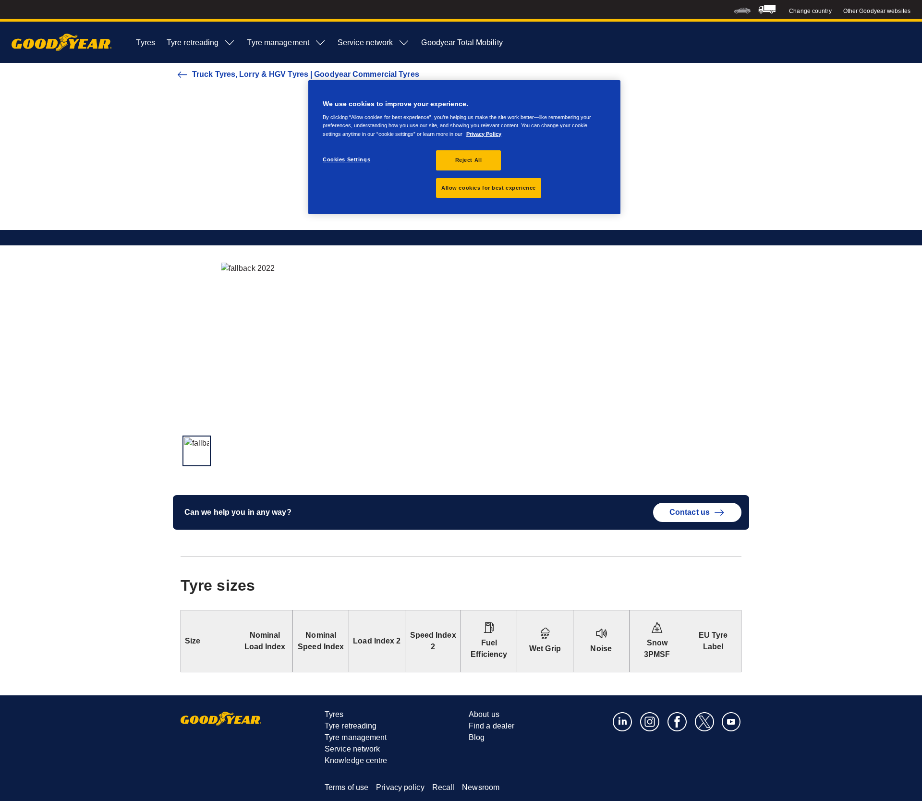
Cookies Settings (346, 159)
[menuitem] (742, 9)
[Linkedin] (622, 721)
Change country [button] (810, 11)
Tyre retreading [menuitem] (193, 42)
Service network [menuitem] (365, 42)
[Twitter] (705, 721)
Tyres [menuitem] (145, 42)
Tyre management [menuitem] (278, 42)
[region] (464, 147)
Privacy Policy (483, 134)
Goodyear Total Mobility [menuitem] (461, 42)
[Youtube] (731, 721)
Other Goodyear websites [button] (876, 11)
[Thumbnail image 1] (196, 451)
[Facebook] (677, 721)
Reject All (468, 160)
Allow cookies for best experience (488, 188)
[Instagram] (650, 721)
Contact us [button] (689, 512)
